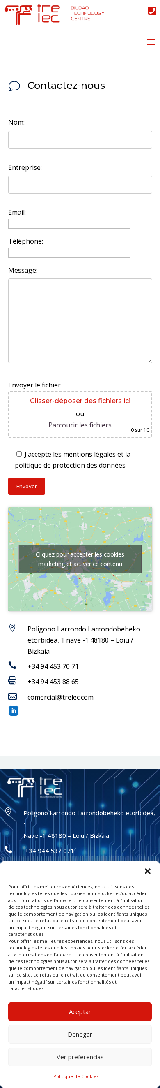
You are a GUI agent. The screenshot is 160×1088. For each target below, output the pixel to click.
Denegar (80, 1034)
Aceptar (80, 1011)
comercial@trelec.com (60, 697)
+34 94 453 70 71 (53, 666)
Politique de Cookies (75, 1076)
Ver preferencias (80, 1057)
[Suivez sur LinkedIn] (13, 710)
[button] (148, 871)
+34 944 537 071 (48, 851)
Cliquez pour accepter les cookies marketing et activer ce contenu (80, 559)
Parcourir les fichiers (80, 424)
